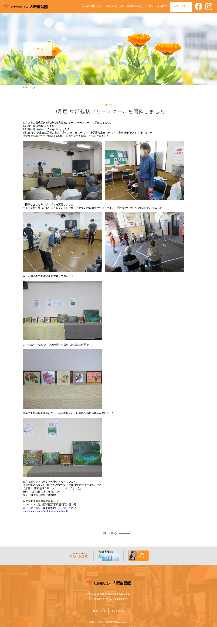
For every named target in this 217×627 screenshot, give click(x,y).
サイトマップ (117, 611)
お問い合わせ (181, 6)
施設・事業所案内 (129, 6)
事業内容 (111, 6)
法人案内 (148, 6)
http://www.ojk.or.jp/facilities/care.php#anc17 (45, 511)
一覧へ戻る (108, 533)
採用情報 (162, 6)
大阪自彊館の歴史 (92, 6)
